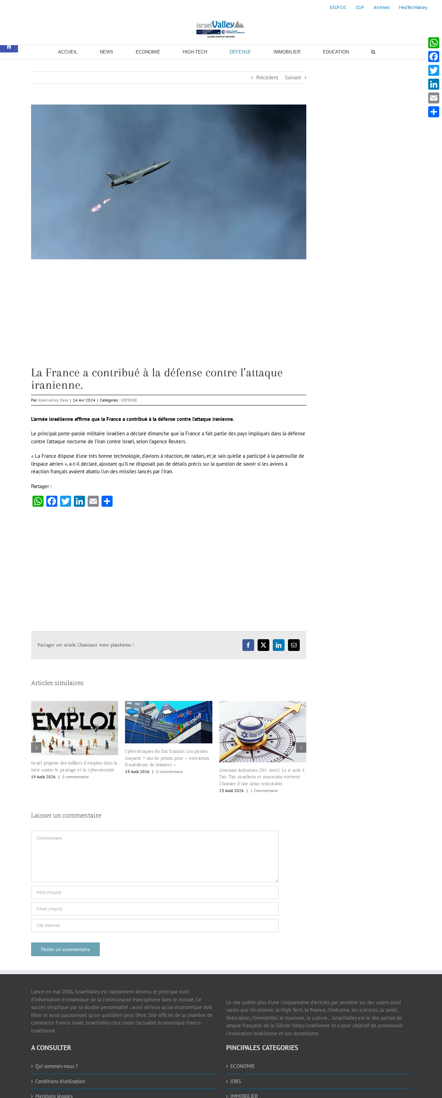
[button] (36, 747)
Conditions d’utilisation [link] (60, 1081)
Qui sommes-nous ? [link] (56, 1066)
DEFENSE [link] (129, 400)
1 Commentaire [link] (264, 790)
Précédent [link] (267, 77)
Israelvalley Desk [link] (53, 400)
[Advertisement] (168, 318)
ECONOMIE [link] (242, 1066)
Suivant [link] (293, 77)
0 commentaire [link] (75, 776)
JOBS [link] (235, 1081)
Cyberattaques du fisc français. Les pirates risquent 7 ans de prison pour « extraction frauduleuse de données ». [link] (167, 758)
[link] (338, 7)
